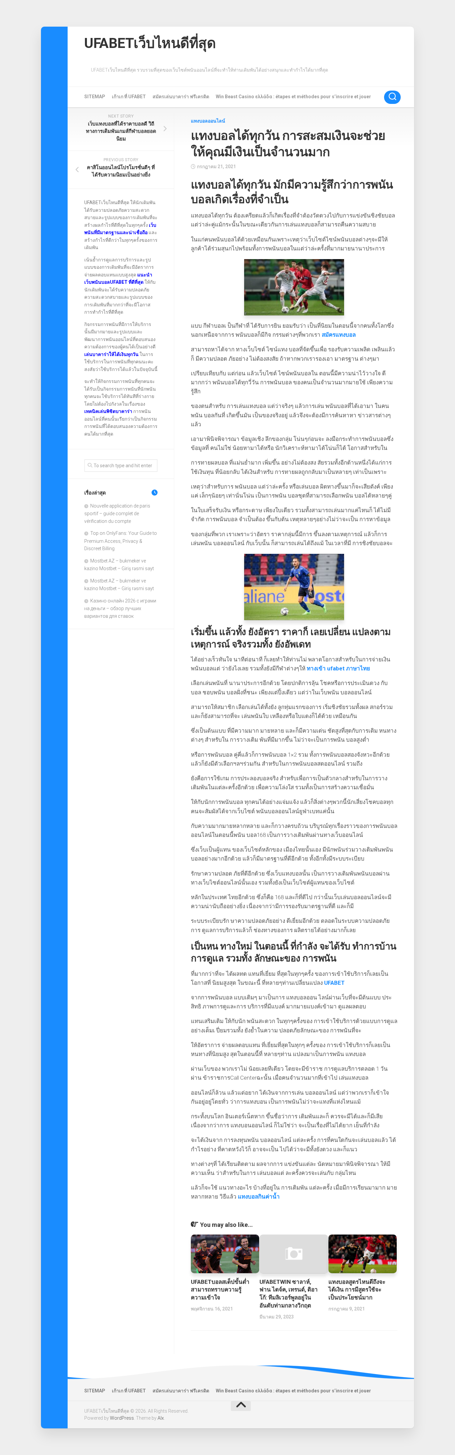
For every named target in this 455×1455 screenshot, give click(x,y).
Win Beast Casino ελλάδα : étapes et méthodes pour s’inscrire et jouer (293, 96)
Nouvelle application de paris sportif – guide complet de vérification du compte (117, 513)
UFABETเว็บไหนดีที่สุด (150, 43)
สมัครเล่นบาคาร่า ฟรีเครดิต (181, 96)
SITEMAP (94, 96)
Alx (161, 1418)
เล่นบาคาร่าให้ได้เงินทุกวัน (111, 354)
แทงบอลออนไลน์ (208, 121)
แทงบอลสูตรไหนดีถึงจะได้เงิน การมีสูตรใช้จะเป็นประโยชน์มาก (356, 1289)
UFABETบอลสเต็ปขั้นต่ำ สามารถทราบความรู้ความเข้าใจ (220, 1289)
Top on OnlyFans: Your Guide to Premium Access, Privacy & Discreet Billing (120, 541)
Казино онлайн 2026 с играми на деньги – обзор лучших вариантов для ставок (120, 608)
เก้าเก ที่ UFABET (129, 96)
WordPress (122, 1418)
